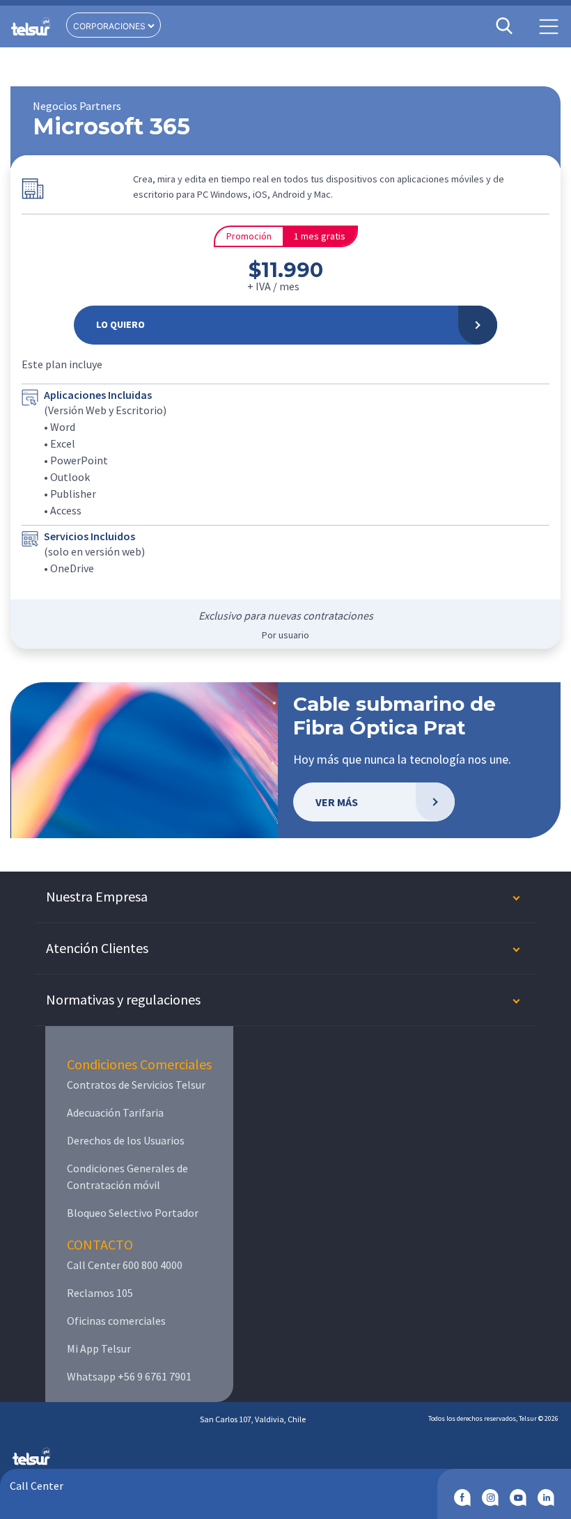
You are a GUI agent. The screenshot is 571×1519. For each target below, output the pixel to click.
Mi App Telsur (99, 1348)
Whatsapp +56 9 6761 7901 (129, 1376)
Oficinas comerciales (116, 1321)
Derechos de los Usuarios (126, 1140)
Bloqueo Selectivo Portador (132, 1213)
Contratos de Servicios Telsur (136, 1085)
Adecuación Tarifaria (115, 1112)
